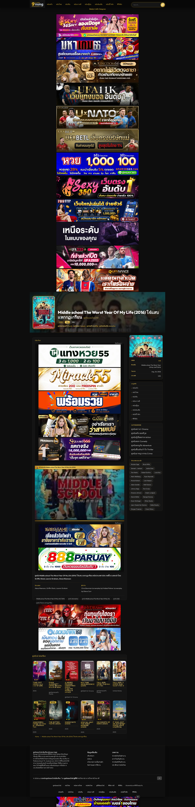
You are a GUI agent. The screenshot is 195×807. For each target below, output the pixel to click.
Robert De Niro (146, 472)
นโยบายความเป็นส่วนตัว (95, 762)
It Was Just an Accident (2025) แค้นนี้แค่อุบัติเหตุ (119, 724)
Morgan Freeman (136, 509)
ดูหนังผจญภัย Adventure (141, 445)
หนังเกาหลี (77, 4)
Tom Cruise (146, 489)
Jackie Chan (149, 468)
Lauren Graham (62, 588)
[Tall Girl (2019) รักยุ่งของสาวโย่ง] (103, 671)
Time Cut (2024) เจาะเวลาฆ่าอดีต (38, 684)
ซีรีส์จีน (120, 785)
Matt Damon (147, 485)
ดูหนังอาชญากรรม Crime (141, 453)
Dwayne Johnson (136, 493)
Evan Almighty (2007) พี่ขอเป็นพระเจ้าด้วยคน (55, 684)
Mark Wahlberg (135, 476)
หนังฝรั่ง (49, 4)
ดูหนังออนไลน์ (57, 785)
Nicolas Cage (135, 464)
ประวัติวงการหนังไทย (119, 765)
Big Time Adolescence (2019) (88, 684)
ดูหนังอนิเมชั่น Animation (107, 326)
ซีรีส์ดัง (119, 4)
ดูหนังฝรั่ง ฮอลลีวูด (92, 326)
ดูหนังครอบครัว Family (65, 326)
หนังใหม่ (67, 785)
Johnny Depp (135, 489)
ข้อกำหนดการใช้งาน (94, 765)
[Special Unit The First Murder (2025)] (87, 710)
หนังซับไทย (89, 785)
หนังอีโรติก (110, 4)
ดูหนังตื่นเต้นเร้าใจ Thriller (142, 449)
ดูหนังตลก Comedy (79, 326)
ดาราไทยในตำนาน (118, 759)
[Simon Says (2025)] (71, 710)
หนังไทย (59, 4)
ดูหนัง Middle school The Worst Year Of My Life (96, 599)
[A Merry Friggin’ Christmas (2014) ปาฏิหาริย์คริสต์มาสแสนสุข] (71, 671)
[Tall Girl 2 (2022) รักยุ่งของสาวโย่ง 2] (119, 671)
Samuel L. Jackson (136, 468)
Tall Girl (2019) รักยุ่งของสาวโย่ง (103, 684)
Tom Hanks (134, 472)
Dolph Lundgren (150, 493)
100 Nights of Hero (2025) (103, 723)
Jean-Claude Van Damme (139, 505)
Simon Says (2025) (70, 723)
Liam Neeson (148, 480)
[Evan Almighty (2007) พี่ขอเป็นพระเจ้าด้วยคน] (55, 671)
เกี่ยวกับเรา (90, 756)
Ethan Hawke (149, 501)
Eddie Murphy (154, 505)
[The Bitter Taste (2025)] (55, 710)
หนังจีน (67, 4)
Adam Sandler (135, 485)
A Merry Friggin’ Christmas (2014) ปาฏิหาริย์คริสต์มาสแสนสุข (70, 687)
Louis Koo (157, 472)
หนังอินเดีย (98, 4)
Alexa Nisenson (40, 588)
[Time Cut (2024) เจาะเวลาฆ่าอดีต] (39, 671)
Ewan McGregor (136, 501)
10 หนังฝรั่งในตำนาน (118, 762)
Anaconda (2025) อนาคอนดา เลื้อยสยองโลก (39, 724)
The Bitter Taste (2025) (55, 723)
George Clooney (148, 497)
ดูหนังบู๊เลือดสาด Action (141, 437)
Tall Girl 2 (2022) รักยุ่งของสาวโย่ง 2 (118, 684)
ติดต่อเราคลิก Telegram (97, 9)
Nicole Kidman (135, 480)
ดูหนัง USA (116, 599)
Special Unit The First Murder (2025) (87, 724)
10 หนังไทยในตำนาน (119, 756)
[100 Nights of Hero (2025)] (103, 710)
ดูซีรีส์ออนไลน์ (100, 785)
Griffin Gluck (50, 588)
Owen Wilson (149, 509)
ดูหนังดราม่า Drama (139, 429)
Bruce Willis (146, 464)
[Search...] (163, 5)
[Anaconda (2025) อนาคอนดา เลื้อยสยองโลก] (39, 710)
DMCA (89, 759)
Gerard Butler (135, 497)
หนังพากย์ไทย (78, 785)
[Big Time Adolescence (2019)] (87, 671)
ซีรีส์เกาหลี (111, 785)
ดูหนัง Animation (73, 599)
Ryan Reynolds (148, 476)
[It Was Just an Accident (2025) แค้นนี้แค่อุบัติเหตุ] (119, 710)
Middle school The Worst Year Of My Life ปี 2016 (50, 599)
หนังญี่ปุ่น (88, 4)
